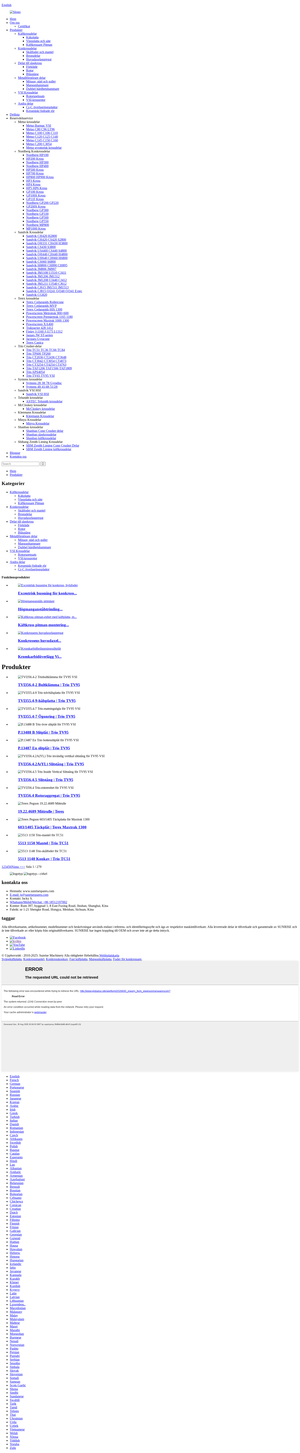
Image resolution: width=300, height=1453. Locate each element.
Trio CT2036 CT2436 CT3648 (46, 357)
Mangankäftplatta (100, 959)
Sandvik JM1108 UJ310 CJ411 (46, 272)
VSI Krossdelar (28, 92)
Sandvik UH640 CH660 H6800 (47, 258)
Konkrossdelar (27, 48)
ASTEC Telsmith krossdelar (44, 401)
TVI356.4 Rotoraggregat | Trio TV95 (49, 795)
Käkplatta (32, 37)
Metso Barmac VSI (38, 125)
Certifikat (24, 26)
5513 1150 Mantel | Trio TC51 (43, 843)
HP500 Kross (35, 169)
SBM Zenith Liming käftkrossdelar (48, 449)
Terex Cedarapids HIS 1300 (44, 309)
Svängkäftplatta (12, 959)
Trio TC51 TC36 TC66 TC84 (45, 350)
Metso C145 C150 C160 (42, 140)
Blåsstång (32, 74)
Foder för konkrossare (127, 959)
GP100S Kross (36, 195)
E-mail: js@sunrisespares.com (29, 894)
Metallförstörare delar (32, 77)
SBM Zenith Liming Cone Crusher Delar (52, 445)
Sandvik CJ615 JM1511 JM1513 (47, 287)
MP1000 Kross (36, 228)
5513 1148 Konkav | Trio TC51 (44, 859)
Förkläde (32, 66)
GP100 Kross (35, 191)
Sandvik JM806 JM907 (41, 269)
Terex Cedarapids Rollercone (45, 302)
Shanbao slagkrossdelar (41, 434)
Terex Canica (34, 342)
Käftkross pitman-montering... (43, 625)
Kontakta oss (18, 456)
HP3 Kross (33, 180)
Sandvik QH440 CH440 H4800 (47, 254)
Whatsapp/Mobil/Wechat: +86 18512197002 (38, 902)
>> (23, 866)
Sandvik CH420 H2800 (41, 236)
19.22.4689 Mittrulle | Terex (41, 811)
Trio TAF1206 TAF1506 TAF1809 (49, 368)
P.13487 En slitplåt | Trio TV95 (44, 748)
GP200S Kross (36, 206)
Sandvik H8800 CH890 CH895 (46, 265)
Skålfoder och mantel (39, 52)
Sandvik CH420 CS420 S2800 (46, 239)
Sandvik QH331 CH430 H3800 (47, 243)
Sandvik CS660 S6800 (41, 261)
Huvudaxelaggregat (38, 59)
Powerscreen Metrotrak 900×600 (47, 313)
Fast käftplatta (78, 959)
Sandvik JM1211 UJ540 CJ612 (46, 283)
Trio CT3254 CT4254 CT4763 (46, 364)
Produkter (16, 30)
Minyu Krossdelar (37, 423)
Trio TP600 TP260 (38, 353)
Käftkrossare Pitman (39, 44)
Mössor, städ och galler (41, 81)
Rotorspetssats (35, 96)
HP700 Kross (35, 173)
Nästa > (16, 866)
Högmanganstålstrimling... (40, 609)
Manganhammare (37, 85)
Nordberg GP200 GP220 (42, 203)
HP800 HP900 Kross (40, 177)
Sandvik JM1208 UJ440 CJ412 (46, 280)
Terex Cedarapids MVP (41, 305)
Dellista (15, 114)
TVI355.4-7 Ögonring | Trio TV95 (46, 716)
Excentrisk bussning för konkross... (47, 593)
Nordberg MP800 (37, 225)
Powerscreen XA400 (39, 324)
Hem (13, 19)
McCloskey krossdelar (40, 408)
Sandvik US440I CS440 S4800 (46, 250)
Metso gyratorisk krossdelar (44, 147)
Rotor (29, 70)
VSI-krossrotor (35, 100)
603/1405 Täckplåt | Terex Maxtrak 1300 (52, 827)
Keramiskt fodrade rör (40, 111)
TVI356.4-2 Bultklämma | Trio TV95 (49, 685)
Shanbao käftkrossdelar (41, 438)
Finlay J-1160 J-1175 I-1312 (44, 331)
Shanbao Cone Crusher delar (44, 431)
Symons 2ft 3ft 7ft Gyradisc (44, 383)
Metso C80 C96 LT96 (40, 129)
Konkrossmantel (33, 959)
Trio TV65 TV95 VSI (40, 375)
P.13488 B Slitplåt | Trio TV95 (43, 732)
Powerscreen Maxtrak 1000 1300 (47, 320)
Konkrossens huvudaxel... (39, 640)
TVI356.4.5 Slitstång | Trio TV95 (45, 780)
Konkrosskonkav (57, 959)
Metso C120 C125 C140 (42, 136)
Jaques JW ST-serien (39, 335)
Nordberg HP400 (37, 166)
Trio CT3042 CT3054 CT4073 (46, 361)
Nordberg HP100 (37, 155)
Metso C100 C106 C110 (42, 133)
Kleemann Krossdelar (40, 416)
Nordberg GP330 (37, 214)
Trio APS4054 (35, 372)
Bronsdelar (33, 55)
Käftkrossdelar (27, 33)
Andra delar (25, 103)
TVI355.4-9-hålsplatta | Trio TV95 (47, 701)
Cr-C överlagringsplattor (42, 107)
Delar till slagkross (30, 63)
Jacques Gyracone (38, 339)
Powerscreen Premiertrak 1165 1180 (49, 317)
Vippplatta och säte (38, 41)
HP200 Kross (35, 158)
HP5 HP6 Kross (36, 188)
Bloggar (15, 453)
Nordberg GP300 (37, 210)
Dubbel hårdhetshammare (42, 89)
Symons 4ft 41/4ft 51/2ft (42, 386)
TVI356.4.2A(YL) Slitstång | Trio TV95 (51, 764)
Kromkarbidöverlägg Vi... (40, 656)
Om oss (15, 22)
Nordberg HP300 (37, 162)
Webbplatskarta (109, 955)
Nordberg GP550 (37, 221)
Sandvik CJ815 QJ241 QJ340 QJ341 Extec (54, 291)
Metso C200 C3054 (39, 144)
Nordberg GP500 (37, 217)
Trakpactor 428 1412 (39, 328)
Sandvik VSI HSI (37, 394)
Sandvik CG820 (36, 294)
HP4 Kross (33, 184)
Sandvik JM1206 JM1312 (43, 276)
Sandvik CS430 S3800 (41, 247)
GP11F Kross (35, 199)
